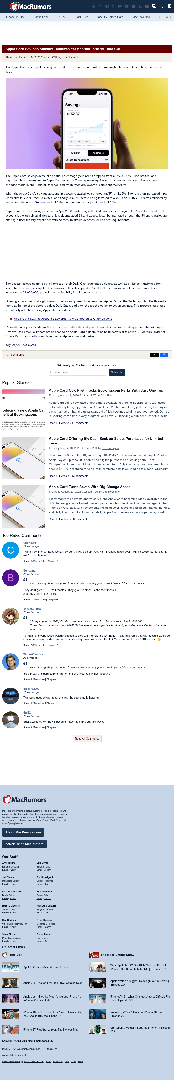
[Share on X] (154, 355)
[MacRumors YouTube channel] (127, 6)
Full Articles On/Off (33, 1061)
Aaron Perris (44, 934)
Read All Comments (87, 738)
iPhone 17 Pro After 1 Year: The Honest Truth (51, 1029)
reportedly (30, 336)
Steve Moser (9, 934)
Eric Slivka (107, 395)
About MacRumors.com (23, 832)
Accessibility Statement (14, 1055)
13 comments (80, 475)
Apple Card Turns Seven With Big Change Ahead (89, 487)
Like (44, 561)
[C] (10, 557)
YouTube (15, 955)
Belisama (29, 570)
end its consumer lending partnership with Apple (132, 327)
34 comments (15, 354)
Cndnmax (29, 542)
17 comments (80, 423)
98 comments (80, 519)
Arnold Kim (8, 863)
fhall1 (27, 712)
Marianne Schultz (46, 906)
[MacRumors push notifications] (133, 6)
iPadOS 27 (81, 17)
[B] (10, 585)
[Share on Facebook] (164, 355)
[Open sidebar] (169, 7)
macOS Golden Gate (110, 17)
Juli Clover (8, 877)
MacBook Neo (141, 17)
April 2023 (65, 211)
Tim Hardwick (70, 57)
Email (5, 870)
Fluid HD (57, 1061)
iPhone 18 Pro (15, 17)
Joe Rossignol (110, 448)
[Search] (163, 6)
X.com (13, 870)
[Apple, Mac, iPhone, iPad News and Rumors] (30, 11)
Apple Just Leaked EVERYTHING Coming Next (52, 982)
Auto (67, 1061)
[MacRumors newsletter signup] (147, 6)
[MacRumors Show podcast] (93, 6)
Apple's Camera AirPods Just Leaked (46, 967)
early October (94, 202)
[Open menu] (4, 6)
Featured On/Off (11, 1061)
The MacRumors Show (117, 955)
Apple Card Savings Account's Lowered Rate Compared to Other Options (63, 318)
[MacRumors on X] (113, 6)
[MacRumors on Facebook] (107, 6)
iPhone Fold (40, 17)
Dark (80, 1061)
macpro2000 (31, 688)
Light (73, 1061)
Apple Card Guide (24, 345)
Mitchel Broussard (12, 891)
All (169, 17)
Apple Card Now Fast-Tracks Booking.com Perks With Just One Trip (106, 390)
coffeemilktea (32, 608)
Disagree (52, 561)
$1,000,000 (30, 292)
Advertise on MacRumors (24, 844)
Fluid (48, 1061)
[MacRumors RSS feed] (140, 6)
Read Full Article (59, 423)
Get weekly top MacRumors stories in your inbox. (87, 365)
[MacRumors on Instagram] (100, 6)
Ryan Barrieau (44, 920)
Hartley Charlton (11, 906)
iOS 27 (61, 17)
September (42, 202)
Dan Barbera (9, 920)
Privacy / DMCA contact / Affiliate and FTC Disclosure (29, 1049)
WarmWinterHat (33, 654)
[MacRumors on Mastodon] (120, 6)
